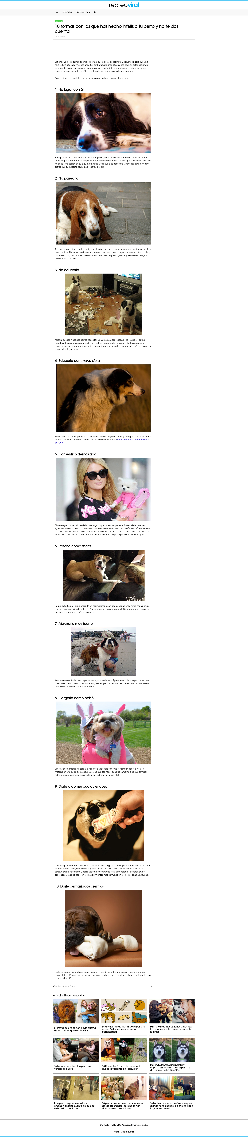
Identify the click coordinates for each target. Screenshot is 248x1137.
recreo (124, 4)
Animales (59, 21)
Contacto (104, 1125)
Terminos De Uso (141, 1125)
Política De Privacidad (121, 1125)
